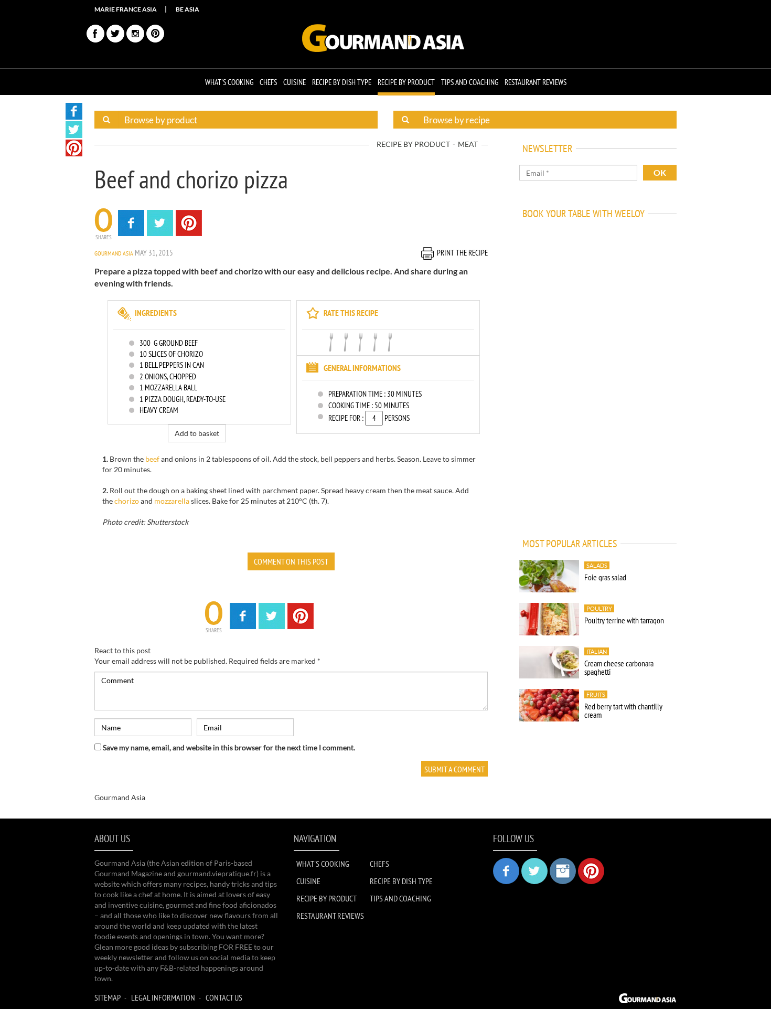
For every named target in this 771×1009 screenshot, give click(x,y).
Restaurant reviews (535, 82)
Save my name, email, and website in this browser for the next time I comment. (229, 747)
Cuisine (294, 82)
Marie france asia (125, 9)
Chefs (268, 82)
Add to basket (197, 433)
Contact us (224, 997)
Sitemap (107, 997)
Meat (468, 144)
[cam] (135, 34)
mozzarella (171, 500)
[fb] (95, 34)
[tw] (115, 34)
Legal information (163, 997)
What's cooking (229, 82)
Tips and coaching (469, 82)
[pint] (155, 34)
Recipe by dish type (341, 82)
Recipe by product (406, 82)
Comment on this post (291, 561)
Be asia (187, 9)
